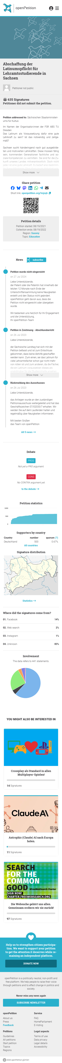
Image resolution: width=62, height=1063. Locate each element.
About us (7, 1018)
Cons (31, 476)
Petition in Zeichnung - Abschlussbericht (32, 330)
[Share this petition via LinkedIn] (30, 187)
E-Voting (38, 1025)
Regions (7, 1050)
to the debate (29, 489)
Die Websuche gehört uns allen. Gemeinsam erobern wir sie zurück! (31, 906)
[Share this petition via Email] (47, 187)
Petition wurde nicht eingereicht (27, 271)
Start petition (10, 1043)
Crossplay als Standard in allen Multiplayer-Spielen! (31, 772)
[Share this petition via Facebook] (13, 187)
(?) (56, 537)
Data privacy (40, 1039)
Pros (31, 460)
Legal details (40, 1043)
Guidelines (8, 1036)
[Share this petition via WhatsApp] (36, 187)
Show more (29, 172)
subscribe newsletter (31, 1002)
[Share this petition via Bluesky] (19, 187)
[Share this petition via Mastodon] (25, 187)
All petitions (9, 1039)
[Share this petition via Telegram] (41, 187)
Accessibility (40, 1046)
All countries (31, 545)
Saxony (35, 233)
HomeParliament (43, 1021)
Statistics (28, 600)
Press (6, 1021)
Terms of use (41, 1036)
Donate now (31, 963)
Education (34, 236)
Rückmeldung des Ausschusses (27, 382)
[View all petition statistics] (31, 594)
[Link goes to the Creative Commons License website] (5, 1059)
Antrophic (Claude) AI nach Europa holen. (31, 839)
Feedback (8, 1025)
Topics (6, 1046)
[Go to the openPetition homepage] (20, 8)
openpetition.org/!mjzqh (35, 193)
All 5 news (27, 432)
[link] (57, 8)
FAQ (36, 1018)
